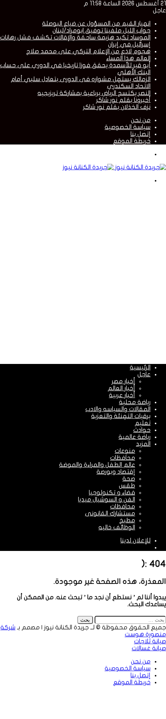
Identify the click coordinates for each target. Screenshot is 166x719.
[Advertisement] (83, 273)
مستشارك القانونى (110, 513)
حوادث (142, 430)
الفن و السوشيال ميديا (106, 499)
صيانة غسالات (149, 648)
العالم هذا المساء (128, 58)
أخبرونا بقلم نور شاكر (123, 100)
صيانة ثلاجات (150, 641)
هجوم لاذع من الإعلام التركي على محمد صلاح (88, 51)
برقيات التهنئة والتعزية (121, 416)
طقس (127, 486)
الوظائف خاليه (116, 527)
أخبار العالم (121, 388)
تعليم (143, 423)
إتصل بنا (140, 134)
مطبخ (127, 520)
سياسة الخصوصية (128, 127)
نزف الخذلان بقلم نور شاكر (117, 107)
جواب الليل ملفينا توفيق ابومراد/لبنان (102, 30)
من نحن (141, 120)
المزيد (143, 444)
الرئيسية (140, 367)
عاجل (144, 374)
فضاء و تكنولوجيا (112, 493)
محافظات (122, 458)
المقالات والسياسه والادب (118, 409)
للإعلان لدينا (135, 540)
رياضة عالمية (135, 437)
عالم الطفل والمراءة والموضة (97, 465)
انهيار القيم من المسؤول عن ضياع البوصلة (96, 23)
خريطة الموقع (132, 141)
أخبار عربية (122, 395)
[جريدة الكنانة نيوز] (114, 167)
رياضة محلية (135, 402)
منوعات (125, 451)
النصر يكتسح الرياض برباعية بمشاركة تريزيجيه (94, 93)
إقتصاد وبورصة (116, 472)
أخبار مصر (123, 381)
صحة (128, 479)
